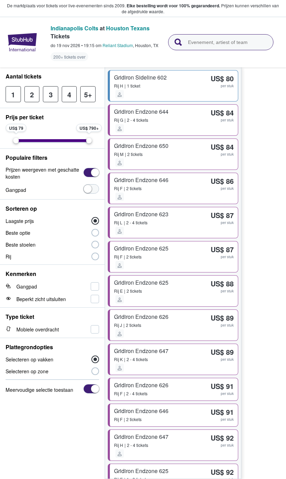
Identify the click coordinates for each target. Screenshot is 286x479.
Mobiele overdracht (37, 329)
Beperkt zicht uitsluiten (41, 298)
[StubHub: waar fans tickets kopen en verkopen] (22, 42)
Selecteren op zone (27, 371)
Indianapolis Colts (74, 28)
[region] (263, 273)
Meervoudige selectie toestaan (39, 389)
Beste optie (18, 232)
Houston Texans (128, 28)
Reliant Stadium (118, 45)
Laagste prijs (20, 220)
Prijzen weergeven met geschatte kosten (42, 173)
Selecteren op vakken (29, 359)
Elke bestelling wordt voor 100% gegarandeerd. (173, 5)
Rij (8, 256)
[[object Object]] (91, 172)
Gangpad (16, 189)
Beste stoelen (21, 244)
